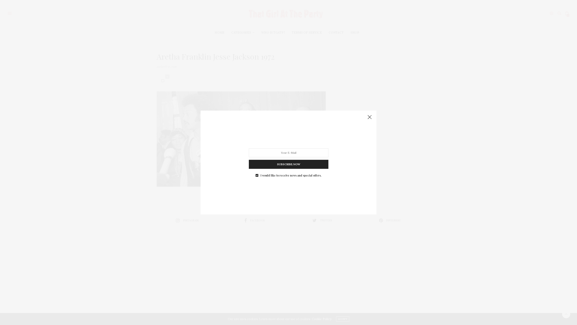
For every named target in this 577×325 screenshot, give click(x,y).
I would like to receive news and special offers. (291, 175)
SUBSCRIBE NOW (288, 164)
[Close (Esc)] (369, 117)
